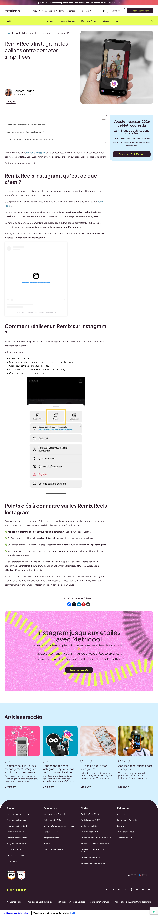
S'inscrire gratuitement (140, 11)
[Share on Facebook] (69, 604)
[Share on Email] (88, 604)
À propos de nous (125, 837)
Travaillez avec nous (125, 832)
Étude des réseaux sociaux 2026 (95, 843)
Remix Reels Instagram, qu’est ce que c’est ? (27, 124)
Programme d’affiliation (127, 820)
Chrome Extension (15, 849)
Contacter (121, 814)
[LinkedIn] (143, 889)
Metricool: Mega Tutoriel (54, 814)
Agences (71, 11)
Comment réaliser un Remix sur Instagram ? (26, 132)
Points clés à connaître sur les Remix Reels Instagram (30, 139)
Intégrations (12, 861)
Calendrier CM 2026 (53, 820)
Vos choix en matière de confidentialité (51, 913)
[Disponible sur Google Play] (145, 875)
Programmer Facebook (17, 837)
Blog (8, 20)
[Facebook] (107, 889)
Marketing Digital (88, 21)
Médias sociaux (48, 11)
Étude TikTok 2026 (89, 826)
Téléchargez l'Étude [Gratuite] (132, 154)
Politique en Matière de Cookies (71, 902)
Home (8, 33)
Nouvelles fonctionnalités (18, 855)
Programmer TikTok (15, 832)
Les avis (120, 826)
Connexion (116, 11)
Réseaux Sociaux (67, 21)
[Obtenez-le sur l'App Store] (133, 875)
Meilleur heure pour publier (18, 814)
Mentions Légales (14, 902)
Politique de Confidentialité (40, 902)
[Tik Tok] (119, 889)
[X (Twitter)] (125, 889)
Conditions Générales (99, 902)
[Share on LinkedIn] (79, 604)
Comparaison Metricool (54, 849)
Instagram (11, 101)
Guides (50, 21)
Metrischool (84, 11)
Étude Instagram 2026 (90, 820)
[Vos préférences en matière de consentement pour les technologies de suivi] (154, 912)
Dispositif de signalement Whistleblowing (132, 902)
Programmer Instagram (17, 820)
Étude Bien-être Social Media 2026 (96, 837)
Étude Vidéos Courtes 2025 (93, 863)
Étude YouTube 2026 (90, 814)
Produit (35, 11)
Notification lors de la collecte (16, 913)
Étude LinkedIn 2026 (90, 832)
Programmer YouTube (16, 843)
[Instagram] (113, 889)
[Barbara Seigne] (8, 92)
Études (106, 21)
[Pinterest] (149, 889)
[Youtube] (137, 889)
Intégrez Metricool (52, 837)
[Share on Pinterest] (83, 604)
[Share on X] (74, 604)
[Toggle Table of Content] (103, 117)
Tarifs (61, 11)
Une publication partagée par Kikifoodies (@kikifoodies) (36, 312)
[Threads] (131, 889)
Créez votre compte (79, 670)
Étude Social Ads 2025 (91, 857)
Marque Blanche (51, 832)
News (115, 21)
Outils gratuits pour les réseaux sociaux (60, 826)
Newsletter (48, 843)
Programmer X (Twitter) (17, 826)
